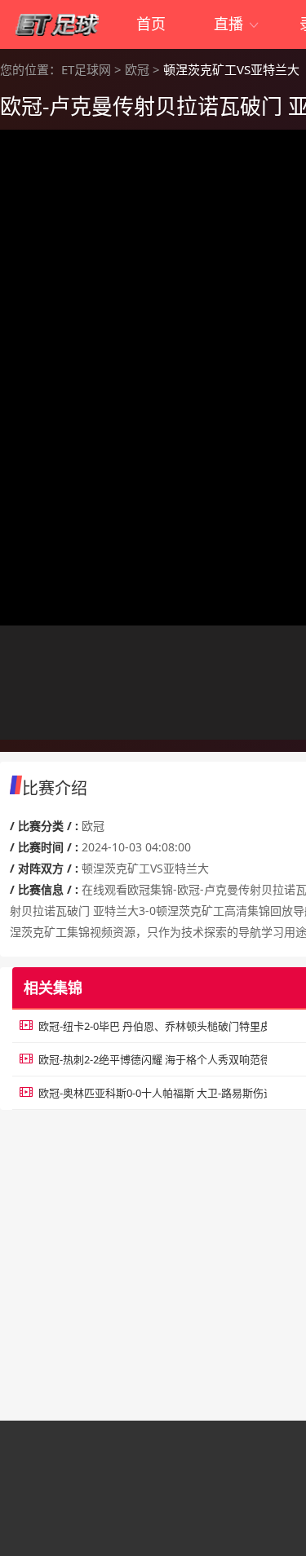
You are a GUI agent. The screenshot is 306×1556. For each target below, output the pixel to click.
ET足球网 (86, 69)
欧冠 (137, 69)
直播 (237, 23)
